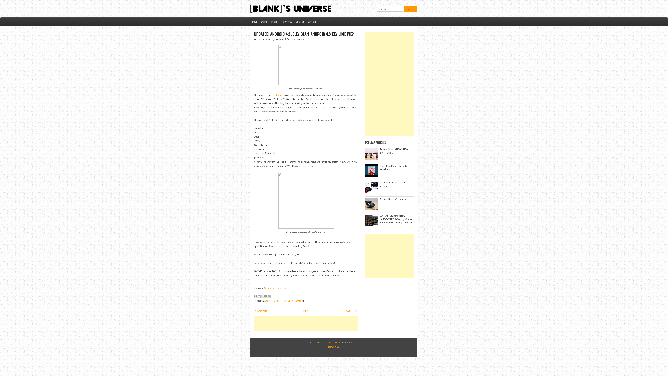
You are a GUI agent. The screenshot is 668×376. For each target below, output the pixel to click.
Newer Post (261, 310)
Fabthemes (316, 364)
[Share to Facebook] (265, 296)
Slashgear (277, 94)
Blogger (357, 361)
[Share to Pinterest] (269, 296)
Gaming (264, 22)
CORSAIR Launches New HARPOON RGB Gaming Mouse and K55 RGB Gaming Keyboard (396, 219)
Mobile (274, 22)
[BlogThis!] (259, 296)
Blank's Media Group (328, 342)
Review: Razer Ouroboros (393, 199)
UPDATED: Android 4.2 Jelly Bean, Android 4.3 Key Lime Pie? (304, 34)
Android (268, 300)
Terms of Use (334, 347)
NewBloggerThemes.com (355, 364)
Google (278, 300)
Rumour (298, 300)
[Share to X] (262, 296)
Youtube (312, 22)
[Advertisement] (317, 323)
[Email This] (255, 296)
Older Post (351, 310)
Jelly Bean (288, 300)
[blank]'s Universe (332, 361)
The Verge (281, 288)
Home (254, 22)
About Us (300, 22)
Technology (286, 22)
